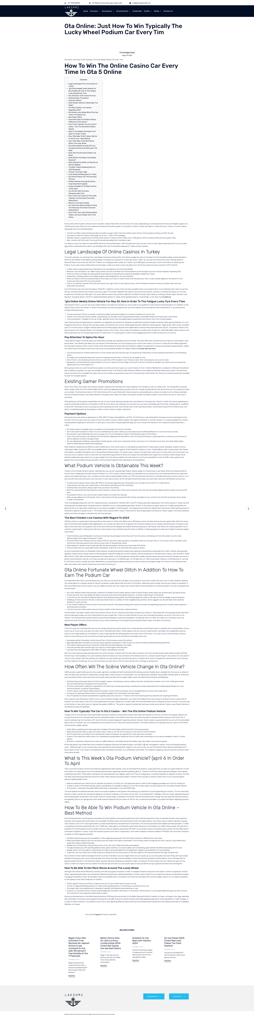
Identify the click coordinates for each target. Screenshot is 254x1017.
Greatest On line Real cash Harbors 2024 (141, 941)
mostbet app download (146, 349)
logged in (98, 914)
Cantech (112, 1014)
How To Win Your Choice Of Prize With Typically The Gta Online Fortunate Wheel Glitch (83, 198)
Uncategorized (127, 52)
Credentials (137, 11)
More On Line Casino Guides (79, 203)
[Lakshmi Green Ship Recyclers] (71, 11)
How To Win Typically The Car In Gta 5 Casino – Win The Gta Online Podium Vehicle (82, 126)
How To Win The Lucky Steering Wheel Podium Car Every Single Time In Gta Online (83, 215)
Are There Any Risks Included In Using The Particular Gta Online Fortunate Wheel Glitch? (83, 207)
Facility (147, 11)
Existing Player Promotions (79, 98)
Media (156, 11)
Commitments (122, 11)
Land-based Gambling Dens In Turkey (82, 174)
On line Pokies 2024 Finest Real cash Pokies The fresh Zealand (174, 942)
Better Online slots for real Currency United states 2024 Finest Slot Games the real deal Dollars (110, 943)
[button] (71, 976)
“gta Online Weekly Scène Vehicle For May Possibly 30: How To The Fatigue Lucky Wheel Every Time (82, 91)
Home (85, 11)
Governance (107, 11)
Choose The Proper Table (78, 172)
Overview (94, 11)
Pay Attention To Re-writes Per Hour (82, 96)
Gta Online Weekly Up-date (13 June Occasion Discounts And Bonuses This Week (83, 148)
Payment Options (75, 100)
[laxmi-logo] (73, 1006)
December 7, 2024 (73, 959)
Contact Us (168, 11)
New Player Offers (75, 117)
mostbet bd (166, 297)
